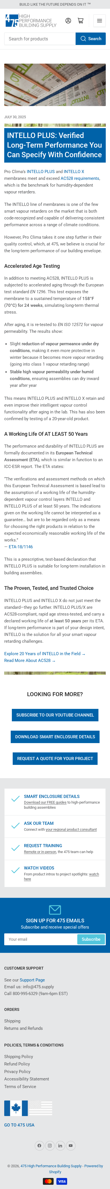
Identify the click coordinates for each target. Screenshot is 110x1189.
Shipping (12, 1021)
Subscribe (91, 939)
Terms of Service (20, 1086)
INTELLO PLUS (41, 171)
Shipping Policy (18, 1056)
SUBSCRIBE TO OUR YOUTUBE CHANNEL (55, 715)
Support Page (32, 980)
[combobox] (55, 39)
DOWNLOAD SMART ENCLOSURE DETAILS (55, 736)
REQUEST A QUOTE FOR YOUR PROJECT (55, 758)
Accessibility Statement (26, 1079)
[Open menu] (99, 20)
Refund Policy (17, 1064)
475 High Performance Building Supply (51, 1166)
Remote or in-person (40, 852)
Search (94, 38)
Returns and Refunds (23, 1028)
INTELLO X (74, 171)
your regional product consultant (71, 829)
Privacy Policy (17, 1071)
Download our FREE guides (45, 802)
